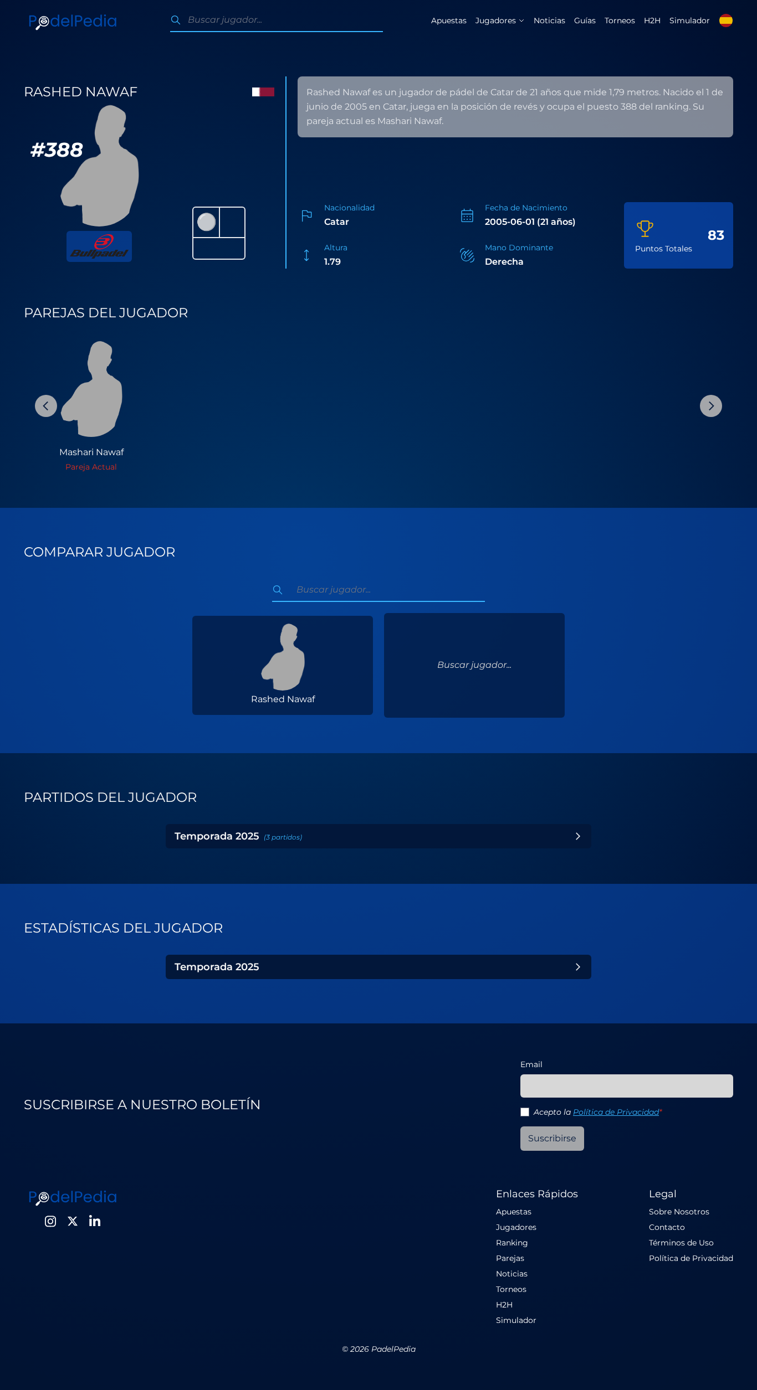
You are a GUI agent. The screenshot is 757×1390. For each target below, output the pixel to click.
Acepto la (598, 1112)
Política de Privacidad (616, 1112)
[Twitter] (72, 1221)
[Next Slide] (711, 406)
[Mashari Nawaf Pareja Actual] (91, 388)
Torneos (620, 20)
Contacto (667, 1227)
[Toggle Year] (578, 836)
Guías (585, 20)
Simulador (689, 20)
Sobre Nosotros (679, 1212)
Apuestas (449, 20)
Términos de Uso (681, 1243)
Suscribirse (552, 1138)
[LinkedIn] (94, 1221)
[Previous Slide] (46, 406)
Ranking (512, 1243)
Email (531, 1064)
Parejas (510, 1258)
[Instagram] (50, 1221)
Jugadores (516, 1227)
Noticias (549, 20)
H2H (652, 20)
